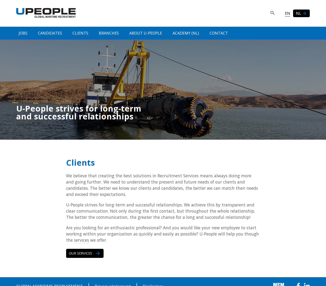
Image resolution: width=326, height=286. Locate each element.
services (81, 240)
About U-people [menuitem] (145, 33)
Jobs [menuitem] (23, 33)
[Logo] (46, 13)
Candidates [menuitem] (50, 33)
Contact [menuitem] (219, 33)
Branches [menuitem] (109, 33)
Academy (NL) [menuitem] (186, 33)
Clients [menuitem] (80, 33)
